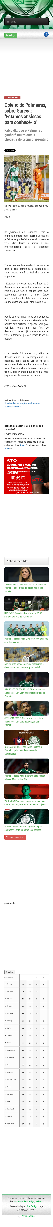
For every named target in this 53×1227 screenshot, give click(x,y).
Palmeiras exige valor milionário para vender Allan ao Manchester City (24, 777)
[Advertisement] (28, 3)
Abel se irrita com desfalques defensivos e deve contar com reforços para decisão (24, 666)
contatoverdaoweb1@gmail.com (28, 1201)
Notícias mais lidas (12, 406)
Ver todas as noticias (15, 837)
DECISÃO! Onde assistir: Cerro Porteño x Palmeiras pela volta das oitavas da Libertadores (23, 750)
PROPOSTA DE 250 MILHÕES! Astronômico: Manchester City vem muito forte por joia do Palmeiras (24, 693)
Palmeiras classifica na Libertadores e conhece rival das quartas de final (26, 640)
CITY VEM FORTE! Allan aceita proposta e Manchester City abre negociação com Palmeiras (23, 721)
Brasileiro (10, 972)
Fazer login (10, 35)
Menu (13, 22)
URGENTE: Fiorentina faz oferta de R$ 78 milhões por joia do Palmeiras (23, 615)
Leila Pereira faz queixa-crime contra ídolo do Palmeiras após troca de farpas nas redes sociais (25, 588)
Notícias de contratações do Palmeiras (22, 403)
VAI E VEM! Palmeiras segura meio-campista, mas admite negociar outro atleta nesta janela (25, 803)
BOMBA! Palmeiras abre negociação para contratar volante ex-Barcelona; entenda (23, 828)
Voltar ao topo (27, 1216)
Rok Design (31, 1206)
